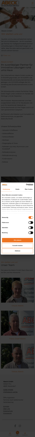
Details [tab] (18, 189)
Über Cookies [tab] (29, 189)
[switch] (30, 222)
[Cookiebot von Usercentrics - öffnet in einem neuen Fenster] (26, 185)
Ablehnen (17, 251)
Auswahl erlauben (17, 245)
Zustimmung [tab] (6, 189)
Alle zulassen (17, 240)
